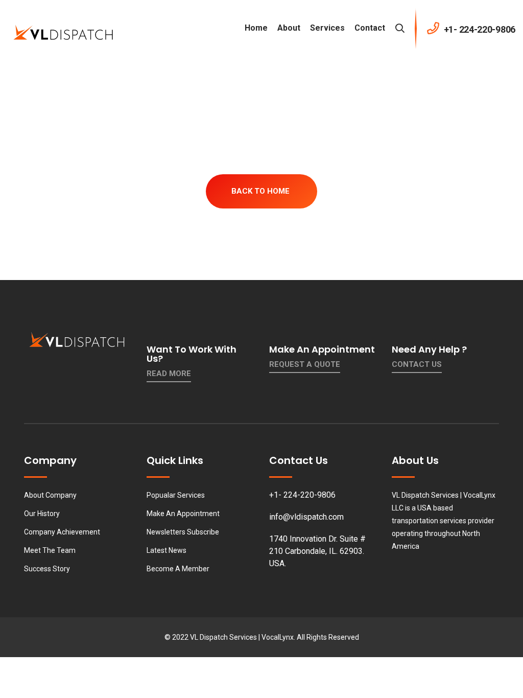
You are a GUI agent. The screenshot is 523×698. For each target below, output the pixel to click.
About (288, 28)
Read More (169, 373)
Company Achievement (62, 532)
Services (327, 28)
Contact (369, 28)
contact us (417, 364)
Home (256, 28)
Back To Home (260, 191)
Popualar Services (176, 495)
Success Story (47, 569)
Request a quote (304, 364)
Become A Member (178, 569)
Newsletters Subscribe (183, 532)
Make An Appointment (183, 513)
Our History (42, 513)
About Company (50, 495)
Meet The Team (50, 550)
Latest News (166, 550)
